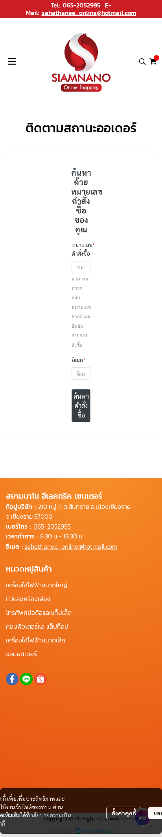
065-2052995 (81, 5)
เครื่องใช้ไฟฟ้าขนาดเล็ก (35, 640)
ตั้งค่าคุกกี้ (123, 813)
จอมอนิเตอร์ (21, 654)
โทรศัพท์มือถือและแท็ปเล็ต (39, 612)
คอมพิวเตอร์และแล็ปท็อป (37, 626)
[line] (26, 679)
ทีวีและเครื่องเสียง (28, 598)
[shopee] (40, 679)
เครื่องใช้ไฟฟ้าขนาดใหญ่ (36, 585)
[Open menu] (12, 61)
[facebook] (12, 679)
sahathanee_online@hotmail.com (89, 12)
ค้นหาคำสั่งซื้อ (81, 405)
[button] (142, 61)
